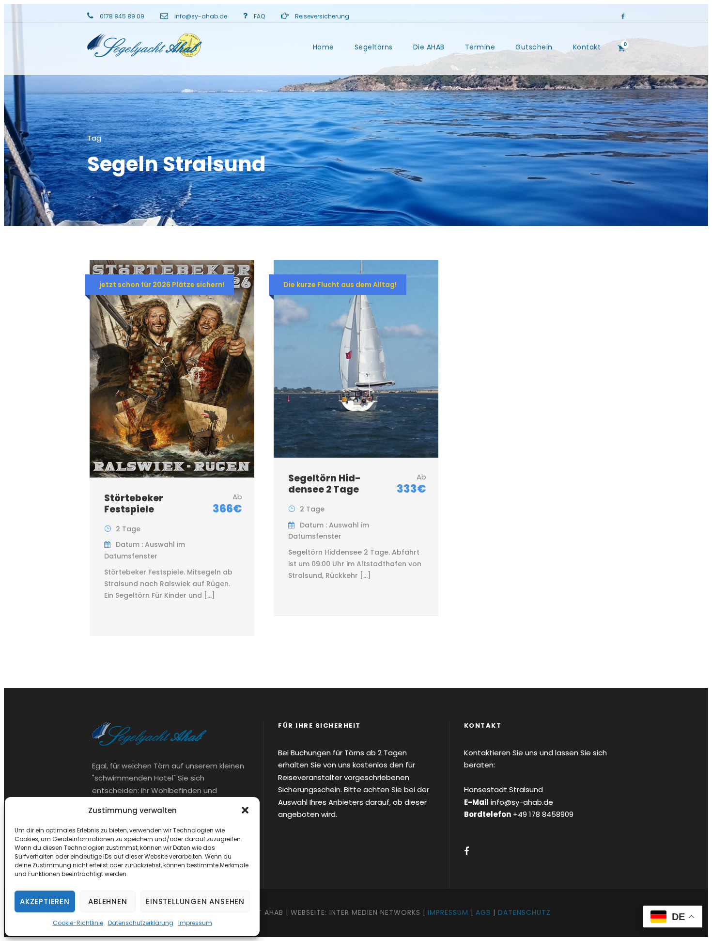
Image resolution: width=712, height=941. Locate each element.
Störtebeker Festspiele (133, 504)
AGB (483, 912)
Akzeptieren (45, 901)
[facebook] (623, 16)
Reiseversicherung (322, 16)
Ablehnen (107, 901)
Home (323, 47)
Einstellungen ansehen (195, 901)
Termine (480, 47)
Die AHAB (429, 47)
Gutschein (534, 47)
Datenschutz (524, 912)
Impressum (195, 923)
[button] (245, 810)
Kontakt (587, 47)
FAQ (259, 16)
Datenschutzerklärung (140, 923)
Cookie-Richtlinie (78, 923)
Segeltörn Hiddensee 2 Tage (324, 484)
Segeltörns (374, 47)
